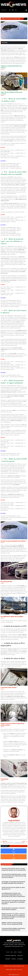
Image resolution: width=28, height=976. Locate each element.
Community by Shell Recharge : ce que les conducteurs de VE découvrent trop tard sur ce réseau (14, 875)
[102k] (13, 855)
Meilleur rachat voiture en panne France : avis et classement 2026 (12, 923)
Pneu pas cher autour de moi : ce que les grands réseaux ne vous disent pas (14, 869)
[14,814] (13, 849)
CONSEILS (20, 952)
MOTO (15, 952)
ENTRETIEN (14, 958)
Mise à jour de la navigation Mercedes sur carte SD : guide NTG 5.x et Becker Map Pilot (14, 902)
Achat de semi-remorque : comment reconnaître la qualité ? (13, 908)
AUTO (12, 952)
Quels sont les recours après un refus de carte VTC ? (13, 888)
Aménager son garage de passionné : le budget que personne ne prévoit (13, 882)
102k (13, 857)
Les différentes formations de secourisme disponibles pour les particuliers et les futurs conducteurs (13, 894)
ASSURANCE (7, 958)
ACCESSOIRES (20, 958)
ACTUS (7, 952)
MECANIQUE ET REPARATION (10, 955)
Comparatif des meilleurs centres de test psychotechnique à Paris (13, 929)
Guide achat (20, 955)
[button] (26, 10)
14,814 (14, 851)
